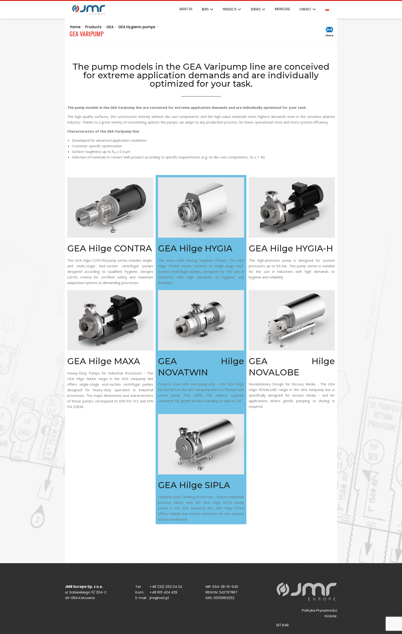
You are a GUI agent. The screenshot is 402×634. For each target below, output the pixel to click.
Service (256, 9)
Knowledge (282, 8)
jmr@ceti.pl (159, 597)
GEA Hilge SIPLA (194, 485)
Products (230, 9)
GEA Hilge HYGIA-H (291, 248)
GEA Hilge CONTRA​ (109, 248)
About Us (185, 8)
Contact (305, 9)
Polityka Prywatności (319, 610)
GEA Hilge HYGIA (195, 248)
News (205, 9)
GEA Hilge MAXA (103, 361)
